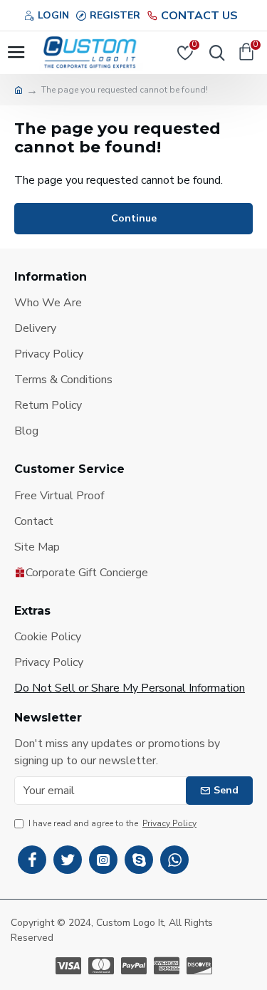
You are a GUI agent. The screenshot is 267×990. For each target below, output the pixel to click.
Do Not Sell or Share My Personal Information (129, 688)
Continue (134, 218)
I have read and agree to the (112, 823)
